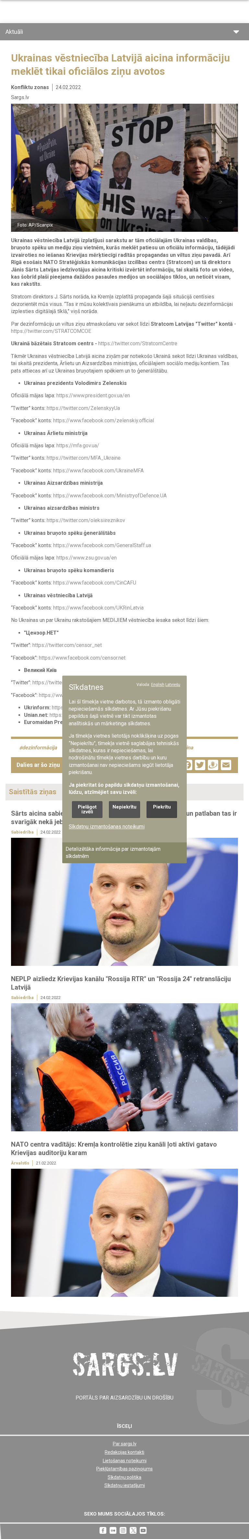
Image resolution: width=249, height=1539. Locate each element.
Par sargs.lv (124, 1443)
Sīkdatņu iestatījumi (124, 1485)
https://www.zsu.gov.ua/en (86, 558)
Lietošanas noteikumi (125, 1460)
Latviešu (172, 684)
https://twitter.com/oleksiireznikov (86, 520)
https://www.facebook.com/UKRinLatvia (98, 608)
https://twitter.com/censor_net (67, 645)
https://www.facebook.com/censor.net (82, 658)
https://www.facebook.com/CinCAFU (94, 583)
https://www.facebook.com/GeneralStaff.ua (102, 545)
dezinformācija (39, 748)
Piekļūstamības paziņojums (124, 1468)
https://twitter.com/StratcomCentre (137, 343)
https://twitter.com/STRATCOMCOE (51, 331)
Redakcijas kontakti (124, 1452)
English (157, 684)
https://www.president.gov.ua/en (93, 395)
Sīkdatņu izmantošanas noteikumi (107, 827)
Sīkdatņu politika (124, 1477)
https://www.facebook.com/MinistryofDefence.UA (110, 496)
